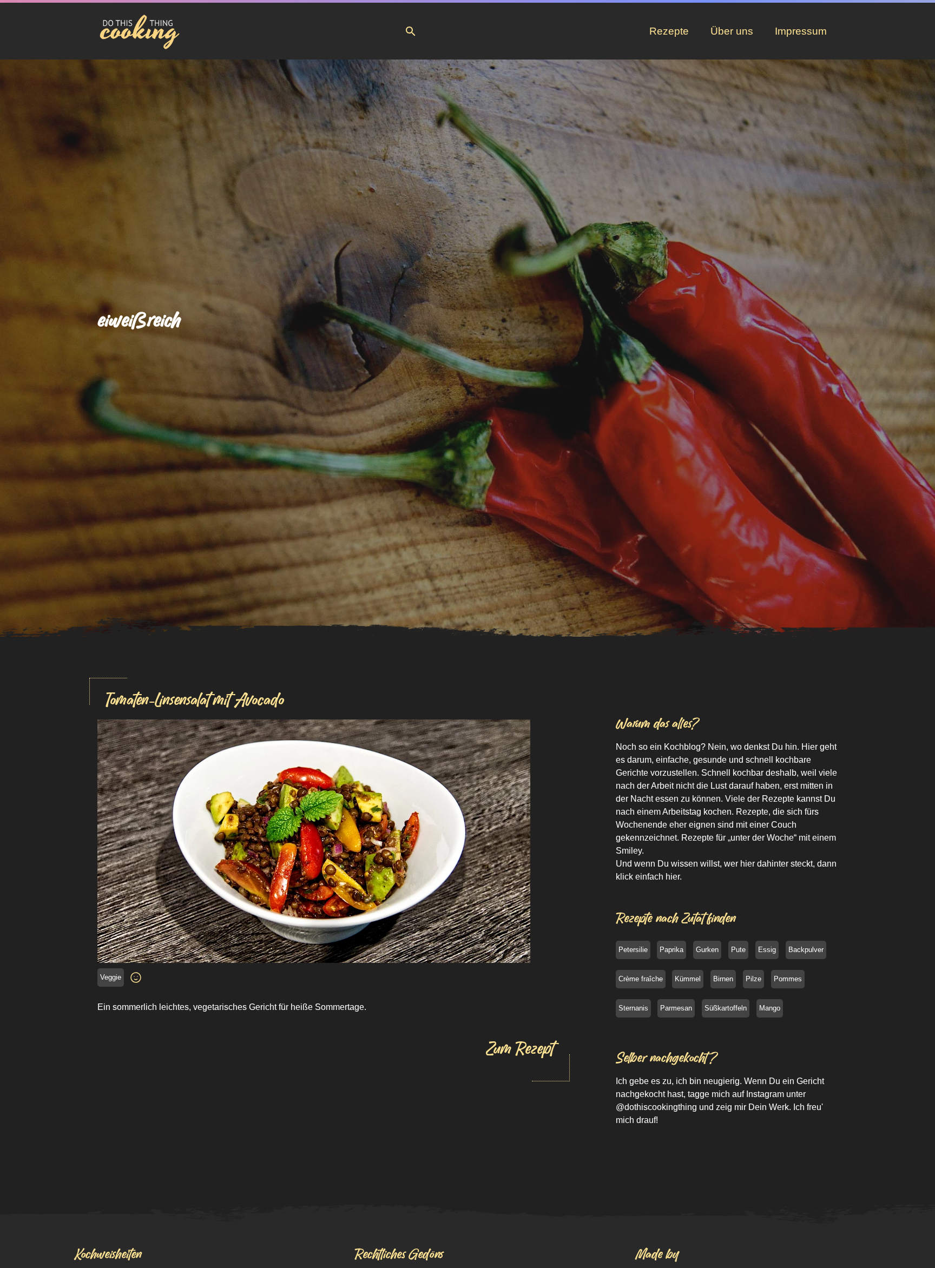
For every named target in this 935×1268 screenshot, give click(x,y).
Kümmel (688, 979)
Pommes (788, 979)
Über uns (731, 31)
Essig (767, 950)
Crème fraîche (640, 979)
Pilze (753, 979)
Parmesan (676, 1008)
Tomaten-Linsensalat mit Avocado (195, 700)
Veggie (110, 977)
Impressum (801, 31)
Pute (738, 950)
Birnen (723, 979)
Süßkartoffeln (725, 1008)
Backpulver (806, 950)
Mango (769, 1008)
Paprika (671, 950)
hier (673, 876)
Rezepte (669, 31)
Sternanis (633, 1008)
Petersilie (633, 950)
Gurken (707, 950)
